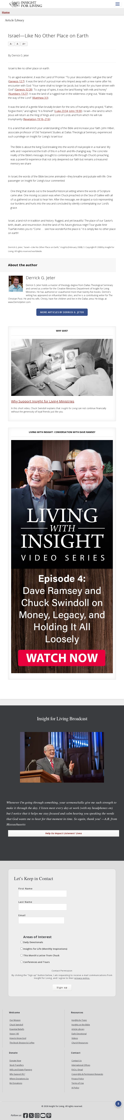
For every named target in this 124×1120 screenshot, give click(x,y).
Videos (75, 1038)
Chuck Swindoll (16, 1024)
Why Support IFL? (17, 1074)
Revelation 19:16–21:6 (37, 119)
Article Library (78, 1029)
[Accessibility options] (118, 1103)
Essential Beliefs (17, 1029)
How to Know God (18, 1038)
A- (11, 43)
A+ (24, 43)
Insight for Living (25, 4)
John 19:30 (75, 111)
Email (22, 915)
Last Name (25, 901)
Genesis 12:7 (16, 81)
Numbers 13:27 (18, 94)
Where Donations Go (19, 1078)
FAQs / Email (77, 1069)
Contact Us (77, 1060)
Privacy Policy (78, 1078)
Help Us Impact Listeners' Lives (63, 833)
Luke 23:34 (61, 111)
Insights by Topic (79, 1020)
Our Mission (15, 1020)
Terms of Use (78, 1083)
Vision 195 (14, 1034)
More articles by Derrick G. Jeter (62, 312)
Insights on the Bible (81, 1024)
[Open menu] (118, 4)
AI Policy (75, 1087)
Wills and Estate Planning (21, 1069)
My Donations (16, 1083)
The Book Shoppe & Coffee (22, 1043)
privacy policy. (82, 978)
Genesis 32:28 (23, 89)
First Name (25, 888)
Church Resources (80, 1043)
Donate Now (15, 1060)
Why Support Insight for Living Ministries (42, 401)
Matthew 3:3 (40, 98)
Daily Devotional (79, 1034)
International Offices (81, 1065)
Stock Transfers (17, 1065)
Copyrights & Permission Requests (87, 1074)
